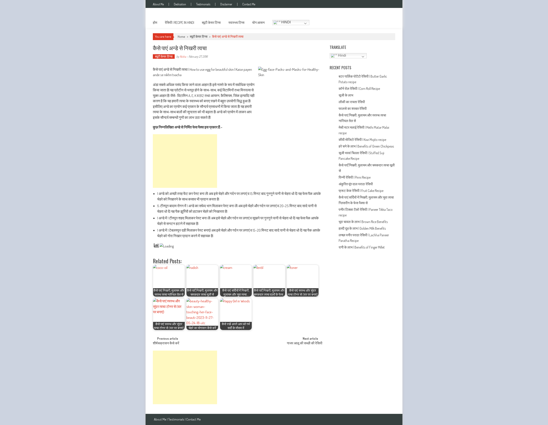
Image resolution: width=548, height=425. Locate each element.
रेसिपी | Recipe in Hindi (179, 22)
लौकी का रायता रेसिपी (352, 102)
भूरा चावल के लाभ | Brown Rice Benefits (363, 222)
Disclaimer (226, 4)
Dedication (180, 4)
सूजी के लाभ (346, 95)
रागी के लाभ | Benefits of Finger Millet (362, 247)
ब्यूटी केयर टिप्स (211, 22)
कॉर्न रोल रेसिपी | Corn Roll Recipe (359, 88)
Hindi (285, 22)
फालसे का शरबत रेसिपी (353, 108)
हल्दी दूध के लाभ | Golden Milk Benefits (362, 228)
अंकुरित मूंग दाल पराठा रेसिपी (356, 184)
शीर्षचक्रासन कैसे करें (166, 343)
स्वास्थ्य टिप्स (236, 22)
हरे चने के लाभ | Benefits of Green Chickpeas (367, 146)
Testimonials (203, 4)
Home (181, 37)
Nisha (183, 56)
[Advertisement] (185, 161)
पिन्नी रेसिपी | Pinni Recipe (355, 177)
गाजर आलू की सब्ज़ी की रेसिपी (304, 343)
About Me (158, 4)
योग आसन (258, 22)
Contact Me (248, 4)
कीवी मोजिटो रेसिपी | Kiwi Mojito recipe (363, 139)
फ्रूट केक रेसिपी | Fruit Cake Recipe (361, 190)
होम (155, 22)
